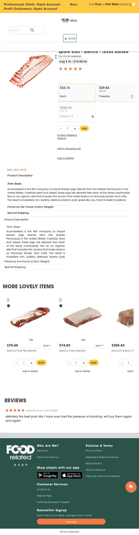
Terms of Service (96, 469)
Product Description (20, 175)
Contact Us (43, 489)
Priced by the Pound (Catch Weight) (30, 207)
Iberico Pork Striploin (72, 350)
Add (84, 128)
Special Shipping (18, 213)
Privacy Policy (94, 450)
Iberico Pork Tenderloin (22, 350)
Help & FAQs (44, 495)
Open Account (45, 9)
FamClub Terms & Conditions (103, 476)
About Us (42, 450)
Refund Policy (94, 463)
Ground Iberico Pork (124, 350)
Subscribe (71, 521)
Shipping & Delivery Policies (102, 457)
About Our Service (48, 457)
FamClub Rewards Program (53, 502)
